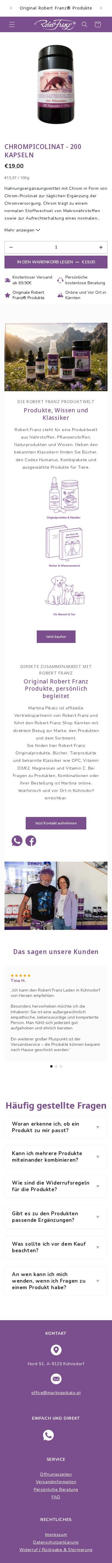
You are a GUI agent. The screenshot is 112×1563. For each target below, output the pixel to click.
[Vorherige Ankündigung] (11, 8)
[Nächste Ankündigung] (101, 8)
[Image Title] (17, 840)
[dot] (51, 1066)
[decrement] (11, 247)
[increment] (101, 247)
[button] (12, 24)
